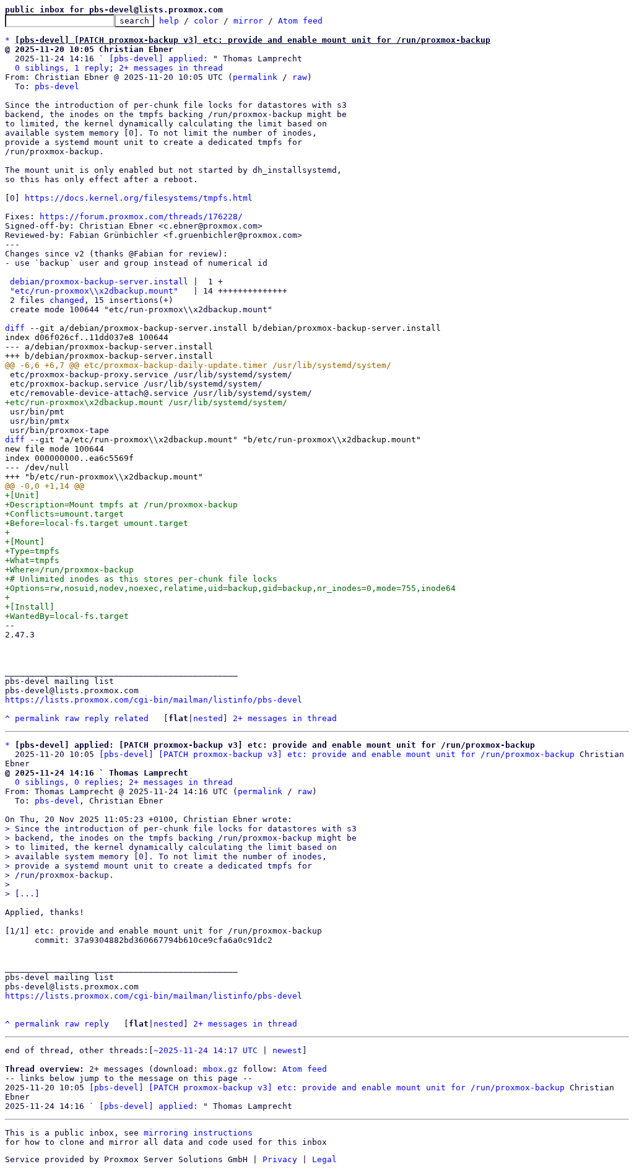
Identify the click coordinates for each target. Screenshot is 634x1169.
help (169, 20)
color (206, 20)
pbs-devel (57, 86)
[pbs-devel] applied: (158, 58)
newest (287, 1050)
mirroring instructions (198, 1132)
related (131, 718)
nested (208, 718)
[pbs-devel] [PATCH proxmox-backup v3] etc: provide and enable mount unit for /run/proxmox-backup (337, 754)
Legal (324, 1159)
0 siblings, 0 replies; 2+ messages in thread (124, 782)
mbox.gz (220, 1069)
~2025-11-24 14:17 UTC (206, 1050)
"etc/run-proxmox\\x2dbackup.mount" (94, 291)
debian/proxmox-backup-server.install (99, 281)
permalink (255, 77)
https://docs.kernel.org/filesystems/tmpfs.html (139, 198)
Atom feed (300, 20)
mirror (248, 20)
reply (96, 718)
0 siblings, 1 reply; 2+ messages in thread (119, 67)
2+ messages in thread (285, 718)
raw (299, 77)
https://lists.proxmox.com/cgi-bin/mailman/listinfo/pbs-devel (153, 699)
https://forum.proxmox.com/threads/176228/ (141, 216)
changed (67, 300)
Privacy (280, 1159)
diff (15, 328)
